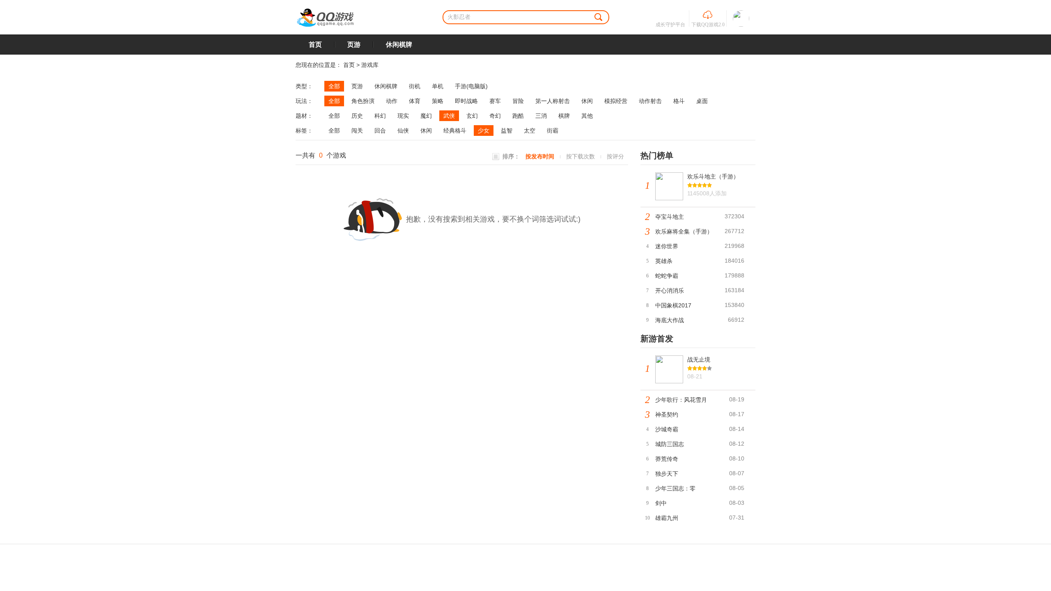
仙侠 (403, 130)
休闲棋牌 (399, 44)
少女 (483, 130)
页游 (353, 44)
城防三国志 (669, 444)
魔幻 (426, 115)
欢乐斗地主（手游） (713, 176)
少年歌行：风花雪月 (681, 399)
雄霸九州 (666, 518)
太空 (529, 130)
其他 (587, 115)
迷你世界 (666, 246)
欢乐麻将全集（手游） (684, 231)
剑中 (661, 503)
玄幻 (472, 115)
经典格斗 (454, 130)
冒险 (518, 101)
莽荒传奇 (666, 459)
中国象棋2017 (673, 305)
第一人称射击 (552, 101)
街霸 (552, 130)
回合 (380, 130)
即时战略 (466, 101)
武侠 (449, 115)
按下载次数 (580, 156)
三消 (541, 115)
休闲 (587, 101)
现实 (403, 115)
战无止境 (698, 359)
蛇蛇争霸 (666, 276)
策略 (437, 101)
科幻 (380, 115)
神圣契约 (666, 414)
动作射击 (650, 101)
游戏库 (370, 65)
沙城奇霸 (666, 429)
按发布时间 (540, 156)
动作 (391, 101)
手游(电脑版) (471, 86)
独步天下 (666, 473)
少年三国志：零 (675, 488)
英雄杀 (663, 261)
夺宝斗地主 (669, 216)
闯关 (357, 130)
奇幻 (495, 115)
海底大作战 (669, 320)
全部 (334, 86)
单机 (437, 86)
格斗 (679, 101)
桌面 (702, 101)
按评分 (615, 156)
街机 (414, 86)
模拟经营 (615, 101)
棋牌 (564, 115)
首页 (315, 44)
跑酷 (518, 115)
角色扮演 (362, 101)
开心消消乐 (669, 290)
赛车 (495, 101)
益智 (506, 130)
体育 (414, 101)
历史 (357, 115)
